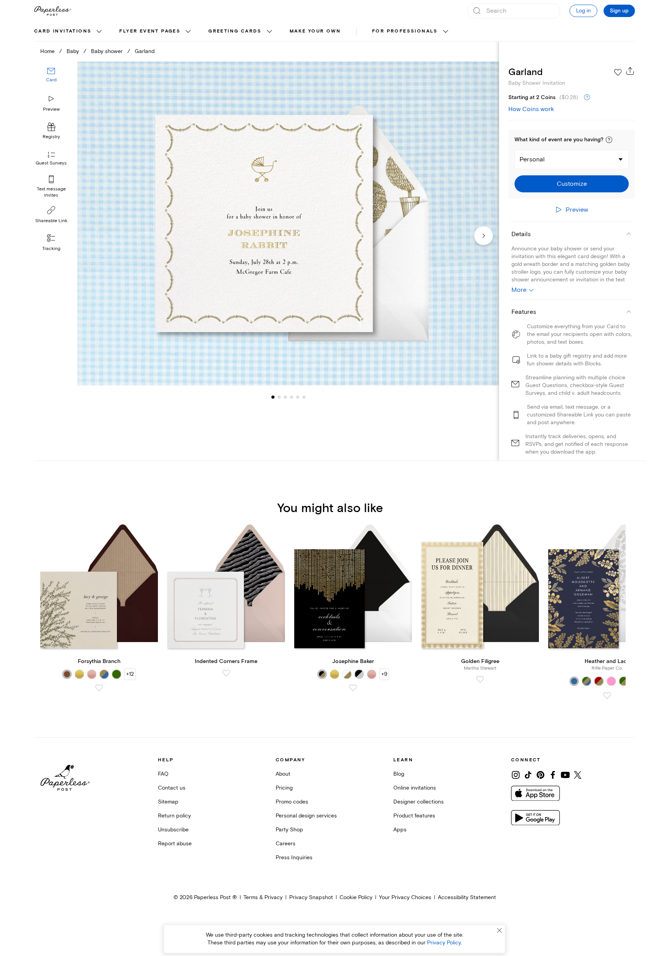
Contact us (171, 788)
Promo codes (292, 801)
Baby (73, 51)
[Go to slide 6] (297, 397)
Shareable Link (51, 221)
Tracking (51, 249)
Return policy (174, 815)
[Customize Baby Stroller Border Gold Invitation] (288, 224)
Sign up (619, 10)
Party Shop (289, 829)
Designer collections (418, 801)
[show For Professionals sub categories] (445, 32)
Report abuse (175, 843)
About (283, 774)
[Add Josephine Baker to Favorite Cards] (353, 687)
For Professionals (405, 31)
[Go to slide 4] (285, 397)
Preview (51, 109)
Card (51, 80)
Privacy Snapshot (311, 897)
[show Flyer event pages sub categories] (188, 32)
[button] (609, 140)
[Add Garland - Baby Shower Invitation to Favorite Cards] (618, 72)
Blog (398, 774)
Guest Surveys (51, 163)
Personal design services (306, 815)
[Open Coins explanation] (586, 97)
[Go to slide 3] (279, 397)
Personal (532, 159)
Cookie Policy (356, 897)
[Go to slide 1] (272, 397)
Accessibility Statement (467, 897)
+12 (130, 674)
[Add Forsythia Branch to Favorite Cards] (99, 687)
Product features (414, 815)
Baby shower (107, 51)
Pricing (284, 788)
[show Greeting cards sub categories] (269, 32)
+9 (384, 674)
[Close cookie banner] (499, 930)
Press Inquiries (294, 857)
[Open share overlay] (630, 70)
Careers (285, 843)
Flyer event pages (149, 31)
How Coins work (531, 109)
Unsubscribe (173, 829)
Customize (572, 184)
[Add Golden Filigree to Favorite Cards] (480, 679)
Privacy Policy (444, 942)
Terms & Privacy (263, 897)
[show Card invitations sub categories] (99, 32)
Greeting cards (235, 31)
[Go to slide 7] (303, 397)
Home (47, 51)
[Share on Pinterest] (540, 775)
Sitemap (168, 801)
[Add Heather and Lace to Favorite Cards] (607, 695)
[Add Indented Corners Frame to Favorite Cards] (226, 673)
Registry (51, 137)
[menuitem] (69, 31)
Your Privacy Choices (405, 897)
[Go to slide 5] (291, 397)
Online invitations (414, 788)
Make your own (315, 31)
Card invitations (62, 31)
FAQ (163, 774)
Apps (400, 829)
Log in (583, 10)
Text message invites (51, 192)
